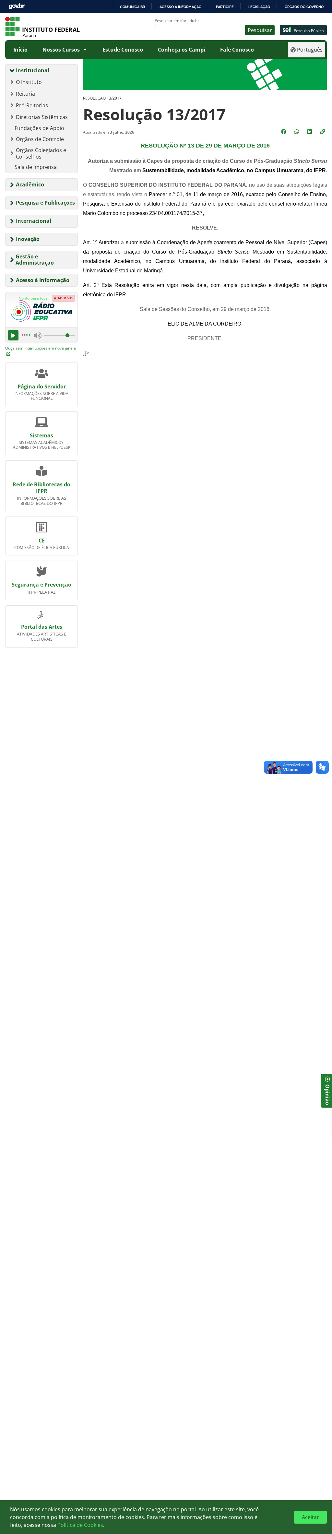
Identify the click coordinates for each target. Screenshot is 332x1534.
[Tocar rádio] (13, 335)
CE (42, 540)
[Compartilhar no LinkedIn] (310, 132)
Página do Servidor (42, 386)
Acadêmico (30, 184)
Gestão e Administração (35, 259)
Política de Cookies (80, 1524)
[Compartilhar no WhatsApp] (297, 132)
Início (20, 49)
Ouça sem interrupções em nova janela (40, 348)
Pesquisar (260, 30)
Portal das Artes (41, 626)
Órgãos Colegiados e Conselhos (41, 153)
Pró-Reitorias (32, 105)
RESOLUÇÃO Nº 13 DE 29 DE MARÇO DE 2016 (205, 145)
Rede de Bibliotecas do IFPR (41, 487)
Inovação (28, 239)
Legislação (259, 7)
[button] (323, 132)
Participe (225, 7)
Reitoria (25, 93)
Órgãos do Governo (304, 7)
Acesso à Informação (42, 280)
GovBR (16, 6)
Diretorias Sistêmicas (42, 117)
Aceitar (310, 1517)
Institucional (32, 70)
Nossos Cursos (61, 49)
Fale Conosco (237, 49)
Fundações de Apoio (39, 128)
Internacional (33, 220)
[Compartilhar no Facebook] (284, 132)
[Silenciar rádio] (38, 335)
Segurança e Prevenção (41, 584)
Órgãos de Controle (40, 139)
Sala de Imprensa (36, 167)
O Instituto (29, 82)
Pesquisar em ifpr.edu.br (177, 21)
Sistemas (41, 435)
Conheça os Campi (181, 49)
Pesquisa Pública (309, 30)
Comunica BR (132, 7)
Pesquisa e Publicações (45, 202)
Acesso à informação (180, 7)
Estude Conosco (122, 49)
